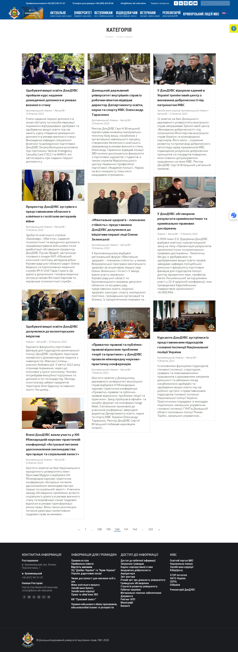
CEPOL (173, 581)
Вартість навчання (81, 567)
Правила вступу (80, 560)
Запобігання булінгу (82, 588)
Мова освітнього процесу (85, 584)
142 (135, 529)
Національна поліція (181, 563)
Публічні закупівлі (131, 589)
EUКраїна (175, 584)
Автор (59, 110)
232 (150, 529)
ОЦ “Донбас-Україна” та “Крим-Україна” (93, 570)
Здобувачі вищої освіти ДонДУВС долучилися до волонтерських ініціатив (52, 331)
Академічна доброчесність (136, 570)
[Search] (226, 3)
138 (99, 529)
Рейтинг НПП (128, 599)
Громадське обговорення (135, 583)
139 (108, 529)
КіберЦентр (176, 570)
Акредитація (128, 573)
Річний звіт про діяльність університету (143, 579)
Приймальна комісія (82, 563)
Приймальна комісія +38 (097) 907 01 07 (45, 3)
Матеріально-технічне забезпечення (141, 592)
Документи (127, 596)
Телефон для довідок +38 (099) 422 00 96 (92, 3)
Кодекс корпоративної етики (137, 567)
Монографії (127, 602)
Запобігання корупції (168, 110)
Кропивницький (34, 110)
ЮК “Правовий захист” (83, 599)
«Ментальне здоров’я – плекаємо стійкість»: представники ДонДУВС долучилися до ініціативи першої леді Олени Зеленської (118, 229)
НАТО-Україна (178, 578)
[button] (234, 28)
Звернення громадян (132, 563)
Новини (48, 110)
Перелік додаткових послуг (86, 573)
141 (126, 529)
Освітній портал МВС (181, 560)
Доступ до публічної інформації (138, 560)
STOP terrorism (178, 575)
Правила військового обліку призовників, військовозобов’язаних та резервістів (94, 606)
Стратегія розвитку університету (139, 586)
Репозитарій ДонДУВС (182, 589)
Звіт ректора (128, 576)
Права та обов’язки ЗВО (84, 594)
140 (117, 529)
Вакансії (125, 605)
